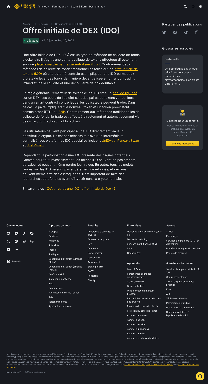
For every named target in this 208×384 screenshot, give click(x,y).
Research (93, 275)
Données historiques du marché (183, 248)
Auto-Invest (94, 262)
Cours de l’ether (135, 286)
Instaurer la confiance (60, 279)
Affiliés (169, 231)
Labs (129, 248)
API (168, 293)
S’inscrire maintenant (182, 143)
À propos (53, 231)
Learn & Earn (134, 269)
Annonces (54, 240)
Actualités (54, 245)
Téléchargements (58, 301)
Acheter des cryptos (98, 239)
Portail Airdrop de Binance (180, 307)
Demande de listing (137, 239)
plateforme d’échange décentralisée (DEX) (67, 64)
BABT (91, 271)
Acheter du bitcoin (137, 315)
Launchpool (94, 257)
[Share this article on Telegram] (186, 32)
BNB (61, 112)
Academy (93, 248)
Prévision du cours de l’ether (142, 310)
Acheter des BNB (136, 319)
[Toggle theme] (200, 6)
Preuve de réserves (176, 253)
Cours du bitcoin (135, 281)
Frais (168, 289)
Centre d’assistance (176, 277)
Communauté (56, 288)
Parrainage (172, 236)
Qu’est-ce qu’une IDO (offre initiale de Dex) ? (81, 189)
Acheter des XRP (136, 324)
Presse (52, 249)
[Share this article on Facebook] (175, 32)
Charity (91, 280)
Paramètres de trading (178, 303)
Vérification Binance (176, 298)
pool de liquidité (125, 93)
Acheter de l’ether (136, 333)
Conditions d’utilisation (134, 364)
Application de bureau (60, 306)
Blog (51, 283)
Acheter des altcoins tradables (143, 338)
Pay (90, 243)
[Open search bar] (184, 6)
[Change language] (193, 6)
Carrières (53, 236)
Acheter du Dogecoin (138, 329)
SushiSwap (35, 145)
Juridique (53, 254)
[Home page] (24, 6)
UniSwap (108, 140)
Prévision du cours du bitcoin (142, 306)
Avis (51, 297)
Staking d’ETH (95, 266)
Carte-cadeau (95, 253)
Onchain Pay (134, 253)
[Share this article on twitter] (164, 32)
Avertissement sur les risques (64, 292)
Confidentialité (56, 274)
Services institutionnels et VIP (142, 243)
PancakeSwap (128, 140)
